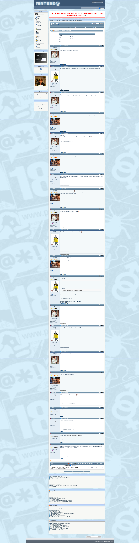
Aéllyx (53, 66)
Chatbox (39, 40)
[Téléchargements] (36, 43)
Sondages (39, 25)
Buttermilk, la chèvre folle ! (57, 483)
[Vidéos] (36, 28)
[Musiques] (36, 29)
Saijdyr (53, 407)
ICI (85, 15)
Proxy (38, 44)
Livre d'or (40, 108)
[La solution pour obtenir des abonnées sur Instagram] (41, 62)
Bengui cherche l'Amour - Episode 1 (59, 479)
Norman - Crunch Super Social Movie (59, 480)
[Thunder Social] (36, 14)
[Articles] (36, 21)
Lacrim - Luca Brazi (56, 514)
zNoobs (53, 112)
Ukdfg (53, 433)
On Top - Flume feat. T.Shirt (57, 512)
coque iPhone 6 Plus (64, 423)
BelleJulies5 (54, 392)
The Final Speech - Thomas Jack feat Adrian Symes (62, 516)
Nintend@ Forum (57, 20)
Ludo (53, 496)
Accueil (40, 11)
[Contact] (36, 36)
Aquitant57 (54, 418)
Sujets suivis (72, 463)
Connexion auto (67, 465)
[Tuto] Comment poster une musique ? (59, 492)
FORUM (39, 16)
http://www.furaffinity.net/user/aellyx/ (67, 88)
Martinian (53, 45)
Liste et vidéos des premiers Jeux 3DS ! (59, 525)
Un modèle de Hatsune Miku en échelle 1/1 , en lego (62, 501)
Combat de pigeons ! (56, 484)
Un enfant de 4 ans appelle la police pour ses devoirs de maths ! (64, 485)
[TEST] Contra (55, 530)
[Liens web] (36, 41)
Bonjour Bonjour (55, 499)
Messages (52, 62)
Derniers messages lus (80, 463)
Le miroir (54, 486)
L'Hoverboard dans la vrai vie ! (58, 476)
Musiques (39, 29)
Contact (38, 36)
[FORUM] (36, 16)
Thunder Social (41, 14)
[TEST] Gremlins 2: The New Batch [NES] (60, 528)
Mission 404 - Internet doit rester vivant (59, 478)
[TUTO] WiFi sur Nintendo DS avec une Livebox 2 (61, 522)
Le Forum (63, 20)
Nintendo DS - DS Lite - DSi (71, 20)
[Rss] (53, 30)
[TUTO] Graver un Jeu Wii (57, 527)
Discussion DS (79, 20)
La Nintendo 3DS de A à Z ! (57, 524)
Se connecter (54, 24)
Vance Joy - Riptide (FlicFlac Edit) (58, 515)
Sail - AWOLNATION (56, 510)
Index (52, 463)
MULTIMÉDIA (37, 26)
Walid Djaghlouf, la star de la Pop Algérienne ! (61, 531)
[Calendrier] (36, 22)
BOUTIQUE (38, 47)
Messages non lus (90, 463)
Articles (38, 21)
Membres (39, 24)
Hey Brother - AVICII (56, 511)
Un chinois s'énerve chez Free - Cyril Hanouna (61, 477)
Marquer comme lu (100, 463)
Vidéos (38, 28)
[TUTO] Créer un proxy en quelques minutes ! (61, 523)
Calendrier (39, 22)
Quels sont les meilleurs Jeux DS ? (59, 498)
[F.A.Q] (36, 33)
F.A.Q (38, 33)
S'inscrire (61, 24)
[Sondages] (36, 25)
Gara (53, 174)
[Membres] (36, 24)
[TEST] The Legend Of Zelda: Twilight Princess (61, 529)
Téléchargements (40, 43)
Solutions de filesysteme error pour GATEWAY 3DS (62, 500)
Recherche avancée (99, 24)
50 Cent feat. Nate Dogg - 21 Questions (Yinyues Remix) (63, 513)
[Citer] (99, 46)
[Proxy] (36, 44)
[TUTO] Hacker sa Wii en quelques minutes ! (60, 526)
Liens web (39, 41)
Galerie (41, 87)
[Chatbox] (36, 40)
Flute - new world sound (57, 509)
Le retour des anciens (56, 491)
